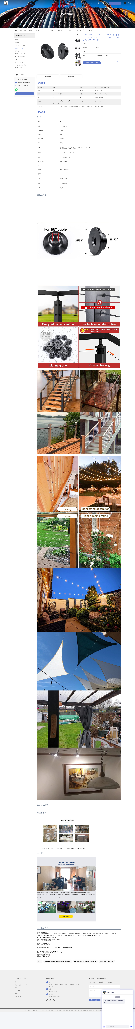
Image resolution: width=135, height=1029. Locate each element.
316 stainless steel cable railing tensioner (57, 961)
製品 (84, 3)
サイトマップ (40, 1010)
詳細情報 (48, 77)
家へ (68, 3)
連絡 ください (100, 3)
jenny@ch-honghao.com (24, 82)
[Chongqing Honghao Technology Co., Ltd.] (6, 3)
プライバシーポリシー (30, 1010)
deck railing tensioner (107, 961)
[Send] (131, 1026)
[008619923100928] (54, 1000)
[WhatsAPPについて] (16, 89)
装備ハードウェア (28, 30)
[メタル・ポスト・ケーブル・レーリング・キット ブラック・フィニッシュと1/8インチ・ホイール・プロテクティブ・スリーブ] (55, 52)
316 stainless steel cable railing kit (85, 961)
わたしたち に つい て (76, 3)
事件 (16, 993)
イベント (91, 3)
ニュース (17, 990)
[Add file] (104, 1026)
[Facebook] (50, 1000)
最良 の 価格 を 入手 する (92, 62)
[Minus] (131, 992)
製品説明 (71, 77)
